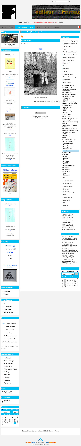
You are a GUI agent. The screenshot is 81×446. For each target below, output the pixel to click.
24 (65, 285)
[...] (56, 19)
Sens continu (67, 171)
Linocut (10, 258)
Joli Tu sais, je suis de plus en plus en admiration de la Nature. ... (69, 239)
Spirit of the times (68, 60)
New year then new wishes (71, 130)
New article (66, 175)
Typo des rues (67, 46)
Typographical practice (70, 43)
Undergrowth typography (70, 41)
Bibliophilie (66, 200)
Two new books (67, 105)
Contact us (6, 400)
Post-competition (68, 74)
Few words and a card (69, 96)
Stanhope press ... (67, 219)
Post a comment (40, 113)
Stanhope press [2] (68, 85)
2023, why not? (67, 107)
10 (65, 282)
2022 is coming (67, 111)
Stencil (10, 255)
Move (64, 160)
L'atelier (65, 164)
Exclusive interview (68, 165)
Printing (65, 71)
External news (67, 183)
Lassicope (66, 158)
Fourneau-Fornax (68, 181)
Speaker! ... (66, 113)
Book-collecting (68, 197)
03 (65, 280)
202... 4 (65, 100)
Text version (7, 402)
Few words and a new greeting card (69, 89)
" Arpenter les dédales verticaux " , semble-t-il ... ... (69, 257)
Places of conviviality (69, 77)
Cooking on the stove (69, 94)
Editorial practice (68, 186)
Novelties (66, 167)
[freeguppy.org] (30, 442)
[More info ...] (50, 442)
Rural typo (66, 63)
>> (76, 274)
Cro (66, 150)
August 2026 (70, 271)
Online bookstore (68, 143)
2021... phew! (67, 114)
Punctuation (66, 169)
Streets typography (68, 57)
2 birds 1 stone (67, 152)
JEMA (65, 109)
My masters (66, 79)
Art (64, 203)
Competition (66, 189)
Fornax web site (67, 141)
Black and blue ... (66, 222)
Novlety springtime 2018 (70, 128)
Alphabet (65, 205)
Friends (65, 178)
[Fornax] (8, 19)
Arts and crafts (67, 92)
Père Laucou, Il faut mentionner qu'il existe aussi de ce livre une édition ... (69, 246)
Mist (64, 137)
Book (64, 194)
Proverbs (65, 66)
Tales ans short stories (70, 55)
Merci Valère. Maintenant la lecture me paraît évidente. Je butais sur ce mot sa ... (70, 252)
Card (64, 173)
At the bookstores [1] (10, 249)
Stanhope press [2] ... (67, 215)
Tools (64, 49)
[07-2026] (63, 271)
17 (65, 283)
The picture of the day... (70, 52)
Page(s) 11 (66, 162)
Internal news (67, 82)
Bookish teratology (68, 192)
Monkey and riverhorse (69, 145)
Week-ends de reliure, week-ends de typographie (69, 102)
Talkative (65, 154)
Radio (65, 156)
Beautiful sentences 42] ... (69, 229)
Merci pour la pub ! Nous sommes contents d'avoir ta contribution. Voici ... (69, 263)
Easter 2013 (66, 135)
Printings (66, 68)
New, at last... (67, 116)
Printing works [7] (68, 147)
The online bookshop (69, 139)
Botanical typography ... (68, 225)
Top (40, 440)
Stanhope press (67, 87)
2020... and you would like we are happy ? (70, 119)
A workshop (66, 98)
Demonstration (67, 148)
